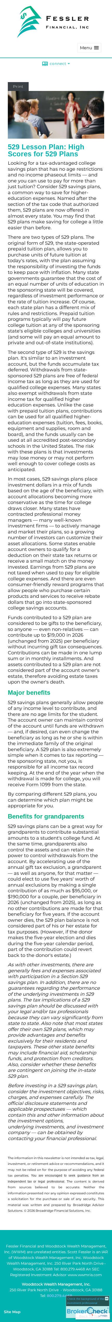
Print (18, 86)
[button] (89, 47)
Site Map (12, 1311)
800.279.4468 (59, 1295)
